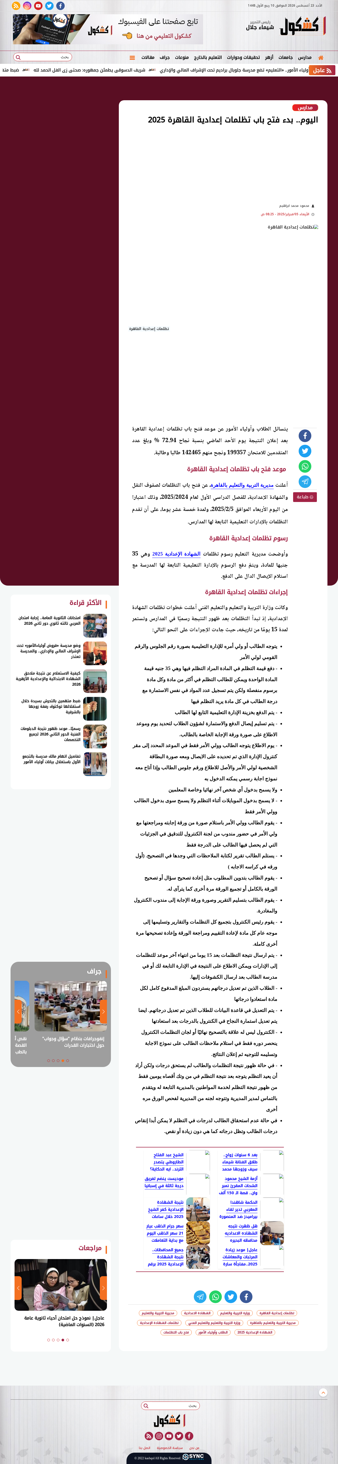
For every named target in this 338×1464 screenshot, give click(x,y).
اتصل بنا (144, 1448)
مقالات (148, 57)
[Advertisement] (190, 163)
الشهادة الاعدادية (197, 1313)
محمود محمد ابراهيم (294, 206)
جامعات (286, 57)
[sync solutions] (193, 1458)
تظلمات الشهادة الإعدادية (159, 1323)
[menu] (132, 57)
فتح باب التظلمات (176, 1332)
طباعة (303, 497)
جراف (165, 57)
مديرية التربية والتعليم (158, 1313)
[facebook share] (305, 435)
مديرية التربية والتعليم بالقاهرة (273, 1323)
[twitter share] (305, 451)
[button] (67, 1060)
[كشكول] (302, 26)
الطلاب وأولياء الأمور (213, 1332)
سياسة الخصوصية (170, 1448)
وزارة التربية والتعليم (235, 1313)
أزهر (269, 57)
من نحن (194, 1448)
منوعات (182, 57)
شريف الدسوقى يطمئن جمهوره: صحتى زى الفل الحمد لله (123, 70)
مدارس (305, 57)
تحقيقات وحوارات (243, 57)
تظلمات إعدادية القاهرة (277, 1313)
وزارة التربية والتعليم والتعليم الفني (214, 1323)
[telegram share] (305, 481)
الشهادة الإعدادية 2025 (254, 1332)
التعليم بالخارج (208, 57)
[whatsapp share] (305, 466)
